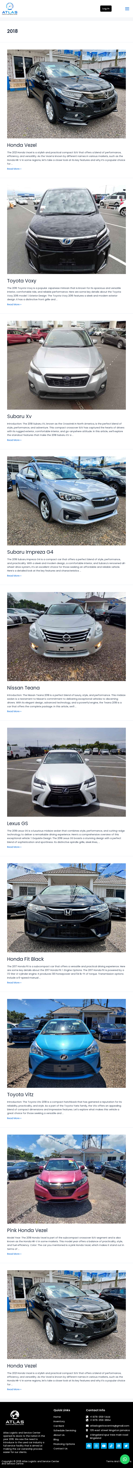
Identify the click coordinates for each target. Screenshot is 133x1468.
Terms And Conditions (118, 1461)
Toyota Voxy (21, 280)
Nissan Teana (23, 687)
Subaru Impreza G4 (30, 552)
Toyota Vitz (20, 1094)
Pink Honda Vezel (27, 1230)
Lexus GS (17, 823)
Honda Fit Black (25, 959)
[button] (125, 1459)
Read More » (14, 168)
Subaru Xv (19, 416)
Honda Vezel (22, 145)
